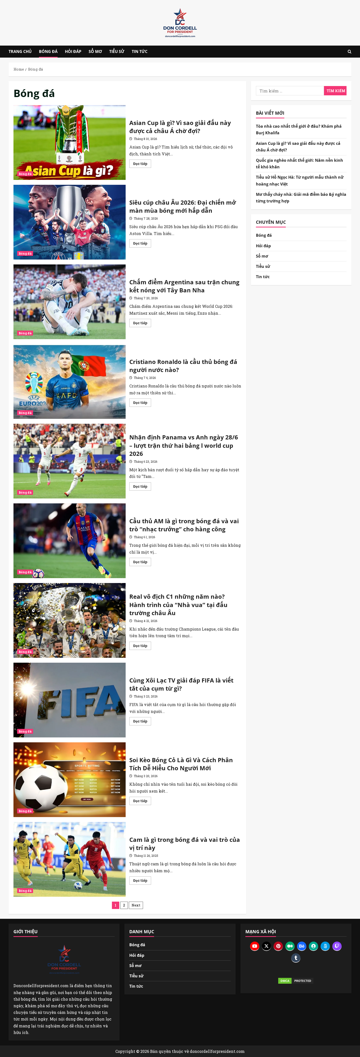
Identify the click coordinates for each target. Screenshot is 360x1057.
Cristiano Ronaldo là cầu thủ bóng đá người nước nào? (69, 381)
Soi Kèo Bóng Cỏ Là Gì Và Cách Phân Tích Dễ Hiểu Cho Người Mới (69, 779)
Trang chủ (20, 51)
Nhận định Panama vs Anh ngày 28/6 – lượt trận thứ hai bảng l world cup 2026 (69, 461)
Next (136, 905)
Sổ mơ (95, 51)
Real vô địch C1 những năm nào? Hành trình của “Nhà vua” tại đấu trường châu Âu (69, 620)
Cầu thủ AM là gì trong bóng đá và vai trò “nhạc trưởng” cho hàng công (69, 540)
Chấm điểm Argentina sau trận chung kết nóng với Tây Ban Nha (69, 301)
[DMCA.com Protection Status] (296, 980)
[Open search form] (349, 52)
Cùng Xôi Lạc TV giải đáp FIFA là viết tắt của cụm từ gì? (69, 700)
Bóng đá (48, 51)
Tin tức (139, 51)
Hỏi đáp (73, 51)
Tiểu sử (116, 51)
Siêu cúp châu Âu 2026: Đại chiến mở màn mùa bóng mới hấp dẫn (69, 222)
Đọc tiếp (142, 164)
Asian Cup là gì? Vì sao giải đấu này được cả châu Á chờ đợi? (69, 142)
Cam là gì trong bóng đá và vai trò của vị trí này (69, 859)
